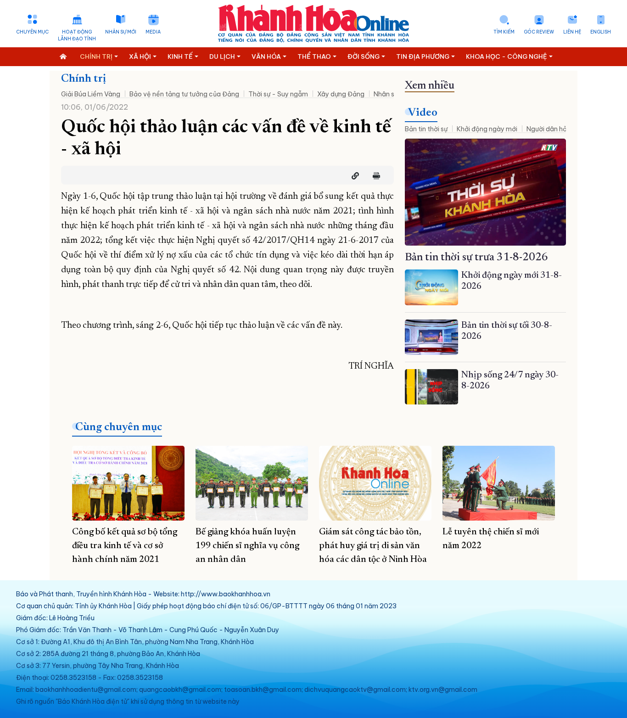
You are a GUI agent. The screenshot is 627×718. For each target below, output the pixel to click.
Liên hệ (572, 32)
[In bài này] (374, 175)
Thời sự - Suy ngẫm (278, 94)
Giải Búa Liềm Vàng (90, 94)
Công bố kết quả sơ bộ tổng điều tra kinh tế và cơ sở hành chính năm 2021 (124, 545)
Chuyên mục (32, 32)
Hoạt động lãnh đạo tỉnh (77, 35)
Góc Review (539, 32)
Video (422, 112)
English (600, 32)
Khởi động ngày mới (487, 129)
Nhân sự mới (120, 32)
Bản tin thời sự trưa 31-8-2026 (476, 257)
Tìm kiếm (504, 32)
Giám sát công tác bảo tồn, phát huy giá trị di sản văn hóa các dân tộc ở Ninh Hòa (373, 545)
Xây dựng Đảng (340, 94)
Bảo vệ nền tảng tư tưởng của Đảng (184, 94)
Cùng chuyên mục (118, 427)
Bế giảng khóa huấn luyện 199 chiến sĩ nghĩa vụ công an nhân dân (247, 545)
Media (153, 32)
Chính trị (83, 78)
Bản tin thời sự (426, 129)
